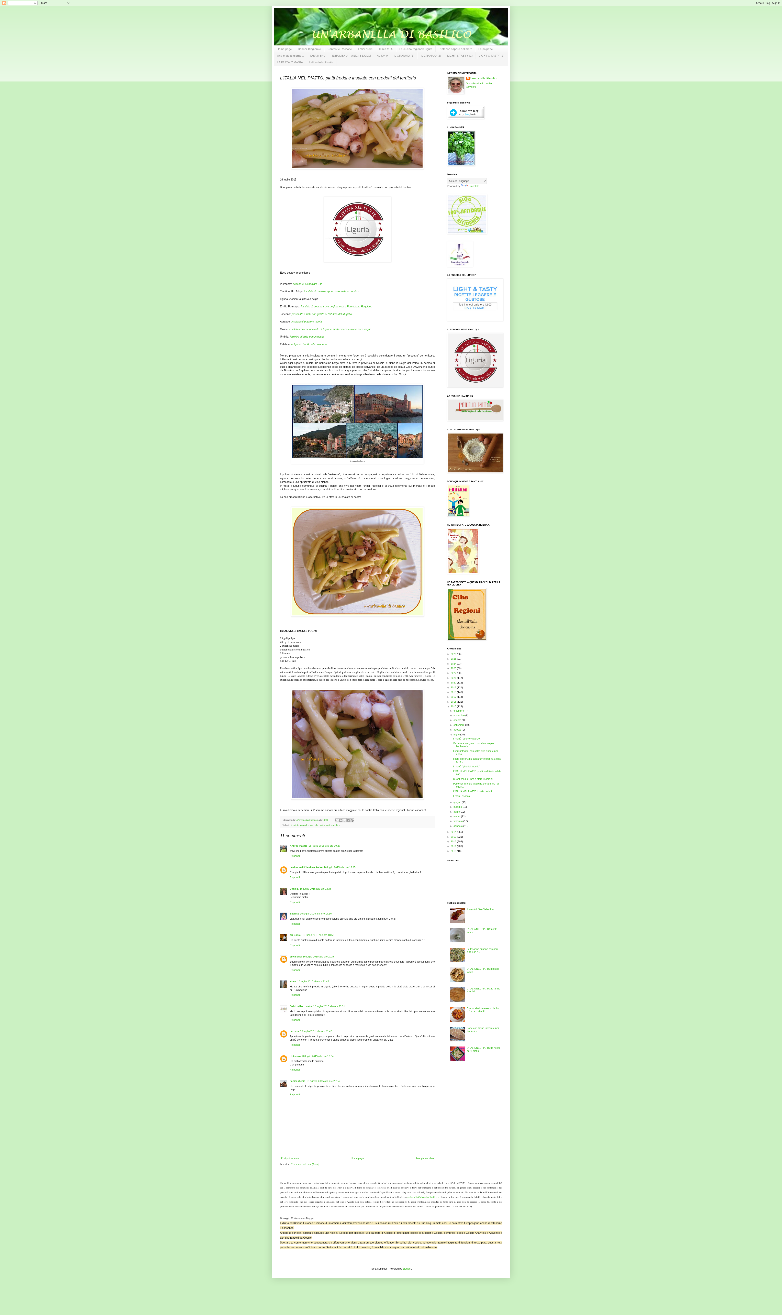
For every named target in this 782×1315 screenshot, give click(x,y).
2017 (454, 696)
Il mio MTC (386, 49)
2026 (454, 654)
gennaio (458, 826)
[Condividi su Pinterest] (352, 820)
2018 (454, 692)
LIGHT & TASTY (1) (460, 55)
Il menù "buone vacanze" (467, 738)
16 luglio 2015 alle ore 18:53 (318, 935)
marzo (457, 816)
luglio (457, 734)
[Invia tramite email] (337, 820)
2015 (454, 706)
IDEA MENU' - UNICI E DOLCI (351, 55)
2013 (454, 836)
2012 (454, 841)
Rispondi (295, 856)
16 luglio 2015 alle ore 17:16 (316, 913)
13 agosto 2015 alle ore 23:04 (323, 1081)
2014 (454, 832)
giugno (458, 802)
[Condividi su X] (345, 820)
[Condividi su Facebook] (348, 820)
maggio (458, 807)
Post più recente (290, 1158)
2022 (454, 673)
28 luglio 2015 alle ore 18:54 (318, 1056)
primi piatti (325, 825)
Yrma (293, 981)
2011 (454, 846)
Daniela (294, 888)
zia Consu (295, 935)
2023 (454, 668)
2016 (454, 701)
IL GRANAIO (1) (404, 55)
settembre (459, 725)
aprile (457, 811)
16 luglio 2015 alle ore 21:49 (313, 981)
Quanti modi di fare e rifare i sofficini (473, 779)
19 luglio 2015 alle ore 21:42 (316, 1031)
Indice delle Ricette (321, 62)
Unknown (295, 1056)
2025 (454, 658)
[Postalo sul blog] (341, 820)
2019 (454, 687)
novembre (459, 715)
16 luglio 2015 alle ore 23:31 (329, 1006)
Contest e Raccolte (339, 49)
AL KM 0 (382, 55)
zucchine (335, 825)
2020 (454, 682)
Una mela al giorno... (290, 55)
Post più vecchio (425, 1158)
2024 (454, 663)
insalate (295, 825)
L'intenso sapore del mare (455, 49)
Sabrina (294, 913)
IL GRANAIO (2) (431, 55)
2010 (454, 851)
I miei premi (365, 49)
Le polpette (485, 49)
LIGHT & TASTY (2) (491, 55)
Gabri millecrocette (301, 1006)
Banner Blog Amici (309, 49)
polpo (316, 825)
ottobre (458, 720)
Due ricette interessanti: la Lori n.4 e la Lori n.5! (483, 1010)
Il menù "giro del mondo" (466, 766)
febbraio (458, 821)
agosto (458, 729)
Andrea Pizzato (298, 845)
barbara (294, 1031)
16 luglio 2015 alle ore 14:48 (316, 888)
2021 (454, 678)
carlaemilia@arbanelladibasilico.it (423, 1197)
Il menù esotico (461, 796)
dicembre (459, 710)
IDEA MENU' (318, 55)
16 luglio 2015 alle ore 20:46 (319, 956)
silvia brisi (296, 956)
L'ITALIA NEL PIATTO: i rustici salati (472, 791)
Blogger (407, 1268)
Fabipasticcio (297, 1081)
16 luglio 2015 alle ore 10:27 (324, 845)
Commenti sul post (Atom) (305, 1164)
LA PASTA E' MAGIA (290, 62)
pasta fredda (306, 825)
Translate (474, 186)
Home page (284, 49)
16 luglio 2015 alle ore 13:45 (340, 867)
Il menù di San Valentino (480, 909)
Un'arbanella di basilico (483, 78)
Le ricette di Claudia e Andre (306, 867)
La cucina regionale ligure (416, 49)
